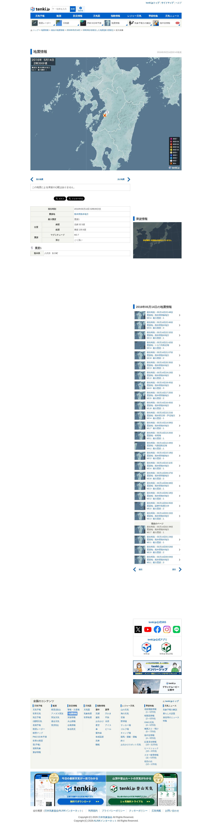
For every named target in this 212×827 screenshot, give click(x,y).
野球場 (124, 721)
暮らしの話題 (169, 713)
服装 (98, 717)
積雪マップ (38, 733)
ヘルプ (179, 3)
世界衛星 (88, 717)
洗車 (98, 741)
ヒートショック (151, 749)
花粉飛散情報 (150, 710)
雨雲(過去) (56, 709)
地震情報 (73, 713)
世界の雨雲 (38, 741)
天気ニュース (172, 16)
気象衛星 (88, 713)
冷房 (107, 721)
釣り (123, 741)
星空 (98, 725)
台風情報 (71, 725)
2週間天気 (37, 721)
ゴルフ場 (125, 729)
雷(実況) (55, 725)
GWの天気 (150, 723)
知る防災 (71, 729)
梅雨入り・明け (151, 730)
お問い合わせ (172, 810)
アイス (108, 725)
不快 (107, 717)
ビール (108, 729)
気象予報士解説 (170, 709)
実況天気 (55, 717)
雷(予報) (36, 744)
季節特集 (153, 16)
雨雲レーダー (39, 729)
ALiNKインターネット (70, 810)
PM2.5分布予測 (40, 737)
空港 (123, 717)
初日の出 (150, 762)
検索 (73, 9)
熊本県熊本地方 (81, 214)
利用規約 (93, 810)
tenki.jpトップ (152, 3)
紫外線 (99, 733)
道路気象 (37, 748)
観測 (59, 16)
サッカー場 (126, 725)
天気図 (96, 16)
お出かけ (100, 721)
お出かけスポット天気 (131, 744)
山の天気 (125, 709)
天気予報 (40, 16)
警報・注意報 (73, 709)
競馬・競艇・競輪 (129, 737)
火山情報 (71, 721)
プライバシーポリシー (113, 810)
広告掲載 (156, 810)
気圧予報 (37, 717)
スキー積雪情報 (151, 756)
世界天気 (37, 713)
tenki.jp (40, 9)
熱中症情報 (150, 736)
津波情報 (71, 717)
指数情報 (115, 16)
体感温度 (100, 737)
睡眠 (98, 744)
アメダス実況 (57, 713)
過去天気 (55, 721)
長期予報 (37, 725)
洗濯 (98, 713)
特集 (165, 721)
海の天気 (125, 713)
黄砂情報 (37, 752)
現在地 (80, 11)
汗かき (108, 713)
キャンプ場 (126, 733)
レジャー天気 (134, 16)
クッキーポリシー (138, 810)
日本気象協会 (51, 810)
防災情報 (77, 16)
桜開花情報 (150, 717)
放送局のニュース (171, 717)
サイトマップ (167, 3)
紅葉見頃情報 (151, 743)
